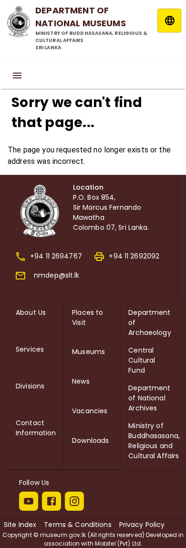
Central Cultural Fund (141, 360)
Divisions (30, 386)
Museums (88, 351)
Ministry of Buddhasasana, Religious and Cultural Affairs (154, 441)
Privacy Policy (142, 524)
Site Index (20, 524)
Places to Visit (87, 317)
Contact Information (36, 428)
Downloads (90, 440)
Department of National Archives (149, 398)
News (81, 381)
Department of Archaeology (149, 322)
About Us (31, 312)
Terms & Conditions (77, 524)
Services (30, 349)
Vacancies (89, 411)
